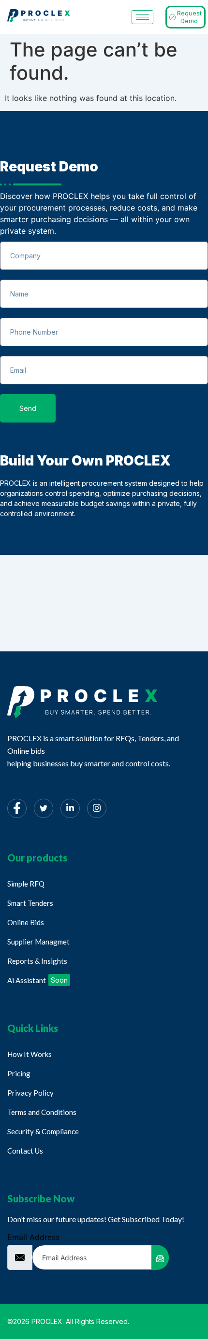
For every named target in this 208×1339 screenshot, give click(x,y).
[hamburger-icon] (142, 17)
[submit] (160, 1257)
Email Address (33, 1237)
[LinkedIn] (70, 808)
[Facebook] (17, 808)
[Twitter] (43, 808)
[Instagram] (96, 808)
